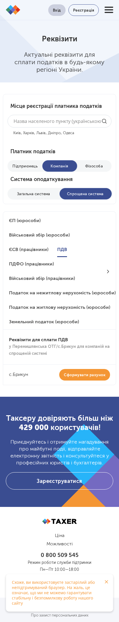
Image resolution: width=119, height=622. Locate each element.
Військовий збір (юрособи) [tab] (39, 235)
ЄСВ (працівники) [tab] (29, 250)
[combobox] (59, 121)
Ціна (59, 536)
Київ (17, 133)
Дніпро (54, 133)
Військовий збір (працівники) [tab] (42, 278)
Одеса (68, 133)
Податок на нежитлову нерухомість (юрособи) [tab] (62, 293)
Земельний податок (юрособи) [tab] (44, 322)
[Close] (107, 582)
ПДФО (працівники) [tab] (31, 264)
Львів (41, 133)
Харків (28, 133)
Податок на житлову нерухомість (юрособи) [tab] (59, 307)
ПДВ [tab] (62, 250)
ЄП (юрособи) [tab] (25, 221)
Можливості (60, 544)
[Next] (108, 271)
